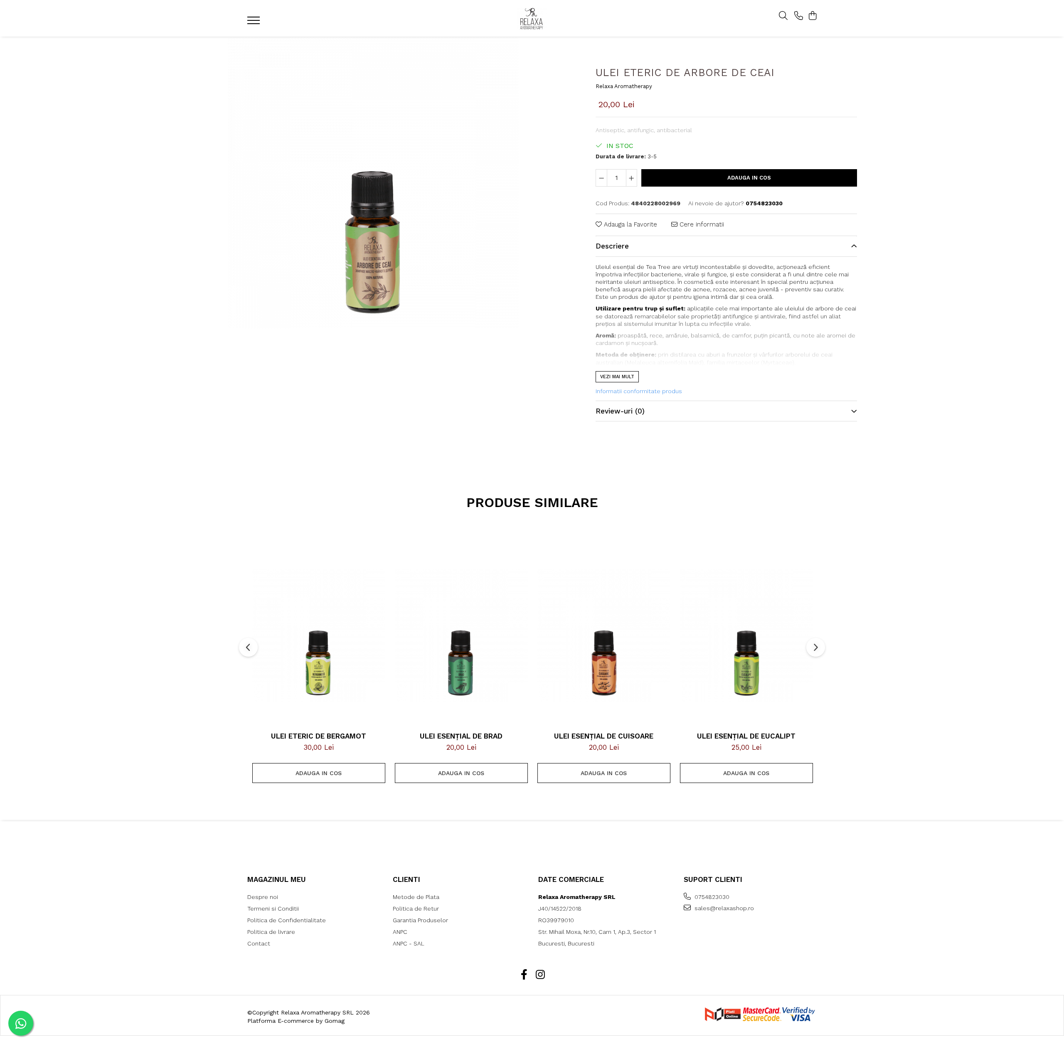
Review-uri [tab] (620, 411)
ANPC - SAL (408, 943)
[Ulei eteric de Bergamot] (318, 636)
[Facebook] (524, 975)
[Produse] (254, 23)
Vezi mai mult (617, 376)
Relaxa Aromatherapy (624, 86)
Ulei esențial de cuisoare (603, 736)
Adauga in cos (749, 178)
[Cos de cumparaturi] (812, 16)
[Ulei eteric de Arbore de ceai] (373, 182)
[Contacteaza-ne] (798, 16)
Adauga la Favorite (629, 224)
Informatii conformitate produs (639, 391)
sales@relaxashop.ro (723, 908)
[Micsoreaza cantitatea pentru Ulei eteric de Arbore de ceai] (601, 178)
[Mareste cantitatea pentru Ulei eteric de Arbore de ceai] (632, 178)
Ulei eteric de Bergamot (318, 736)
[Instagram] (540, 975)
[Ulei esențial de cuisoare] (603, 636)
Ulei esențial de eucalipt (746, 736)
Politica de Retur (416, 908)
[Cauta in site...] (783, 16)
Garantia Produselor (420, 920)
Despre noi (262, 897)
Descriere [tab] (612, 246)
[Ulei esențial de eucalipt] (746, 636)
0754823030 (711, 897)
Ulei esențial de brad (461, 736)
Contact (258, 943)
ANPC (400, 931)
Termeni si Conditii (273, 908)
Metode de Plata (416, 897)
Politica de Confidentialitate (286, 920)
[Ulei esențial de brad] (461, 636)
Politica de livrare (271, 931)
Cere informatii (700, 224)
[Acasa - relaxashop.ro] (532, 18)
